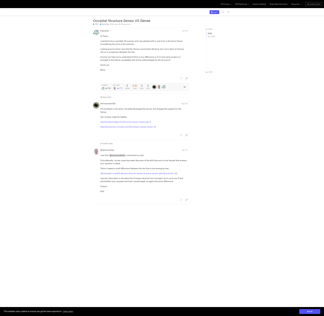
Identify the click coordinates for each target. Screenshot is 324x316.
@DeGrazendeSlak (117, 155)
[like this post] (181, 78)
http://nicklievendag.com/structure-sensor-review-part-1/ (125, 122)
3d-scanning (125, 24)
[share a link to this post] (186, 78)
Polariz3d (104, 31)
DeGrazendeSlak (107, 103)
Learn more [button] (68, 311)
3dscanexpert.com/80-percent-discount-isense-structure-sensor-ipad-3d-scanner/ (138, 173)
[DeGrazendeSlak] (154, 87)
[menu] (228, 12)
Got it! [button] (309, 311)
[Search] (223, 12)
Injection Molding (259, 4)
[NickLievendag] (159, 87)
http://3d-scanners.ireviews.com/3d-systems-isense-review (128, 127)
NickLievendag (107, 150)
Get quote (313, 4)
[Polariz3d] (164, 87)
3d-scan (115, 24)
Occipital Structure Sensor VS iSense (121, 21)
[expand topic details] (184, 87)
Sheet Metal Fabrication (279, 4)
